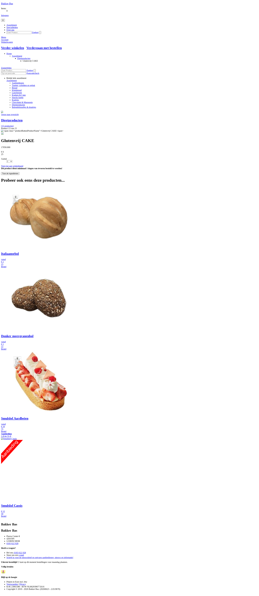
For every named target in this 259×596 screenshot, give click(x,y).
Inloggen (5, 15)
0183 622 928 (12, 543)
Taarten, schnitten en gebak (23, 85)
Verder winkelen (12, 48)
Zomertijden (6, 68)
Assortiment (17, 56)
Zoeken (35, 32)
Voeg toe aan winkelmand (12, 166)
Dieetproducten (23, 58)
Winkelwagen (7, 42)
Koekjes (15, 100)
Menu (3, 37)
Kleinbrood (17, 90)
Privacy (22, 584)
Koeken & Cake (19, 95)
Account (4, 40)
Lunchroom (17, 93)
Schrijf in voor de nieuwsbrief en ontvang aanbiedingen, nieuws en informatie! (39, 557)
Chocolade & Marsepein (22, 102)
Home (9, 53)
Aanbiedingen (18, 83)
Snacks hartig (17, 97)
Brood (14, 88)
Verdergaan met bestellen (44, 48)
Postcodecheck (33, 73)
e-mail (21, 555)
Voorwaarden (12, 584)
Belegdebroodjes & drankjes (24, 107)
